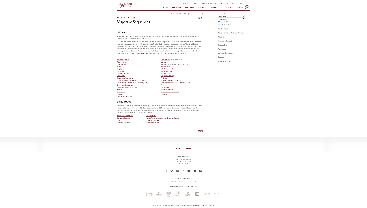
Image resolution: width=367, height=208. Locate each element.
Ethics (119, 120)
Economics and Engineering (126, 80)
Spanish (164, 94)
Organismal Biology (167, 76)
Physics (163, 85)
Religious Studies (167, 89)
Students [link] (184, 3)
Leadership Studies (152, 120)
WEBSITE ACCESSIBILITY (183, 178)
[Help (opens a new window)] (201, 18)
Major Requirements (145, 53)
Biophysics (121, 69)
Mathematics (165, 66)
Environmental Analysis (125, 85)
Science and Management (170, 92)
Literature (164, 62)
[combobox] (183, 14)
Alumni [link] (205, 3)
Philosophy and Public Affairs (171, 80)
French (119, 89)
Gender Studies (151, 116)
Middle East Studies (168, 69)
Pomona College (149, 194)
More (166, 8)
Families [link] (213, 3)
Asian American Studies (125, 116)
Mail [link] (241, 3)
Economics (121, 76)
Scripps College (178, 194)
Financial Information (225, 41)
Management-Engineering (170, 64)
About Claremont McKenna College (230, 33)
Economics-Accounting (125, 78)
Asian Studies (122, 62)
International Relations (124, 96)
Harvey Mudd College (197, 194)
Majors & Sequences (225, 53)
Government (121, 92)
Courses (221, 57)
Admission (222, 37)
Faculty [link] (195, 3)
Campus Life (222, 45)
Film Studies (121, 87)
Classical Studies (123, 73)
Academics (222, 49)
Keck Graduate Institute (216, 194)
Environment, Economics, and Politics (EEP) (132, 83)
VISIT (178, 148)
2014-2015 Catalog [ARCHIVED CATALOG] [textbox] (177, 14)
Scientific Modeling (152, 123)
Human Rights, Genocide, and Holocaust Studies (162, 118)
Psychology (165, 87)
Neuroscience (166, 73)
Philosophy (165, 78)
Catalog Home (223, 29)
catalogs (158, 205)
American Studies (123, 60)
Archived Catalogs (224, 61)
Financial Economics (124, 123)
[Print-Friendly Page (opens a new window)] (199, 18)
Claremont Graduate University (159, 194)
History (119, 94)
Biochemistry (121, 64)
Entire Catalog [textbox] (222, 16)
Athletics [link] (224, 3)
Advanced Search (224, 24)
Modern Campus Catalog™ (204, 205)
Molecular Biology (167, 71)
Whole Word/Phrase (225, 22)
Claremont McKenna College (125, 5)
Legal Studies (165, 60)
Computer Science (123, 118)
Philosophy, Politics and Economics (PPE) (175, 83)
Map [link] (233, 3)
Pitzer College (207, 194)
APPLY (188, 148)
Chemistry (120, 71)
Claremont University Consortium (168, 194)
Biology (119, 66)
